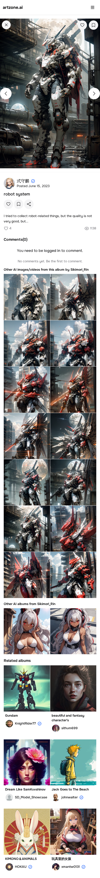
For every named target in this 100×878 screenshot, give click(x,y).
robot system (17, 194)
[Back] (6, 24)
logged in (52, 250)
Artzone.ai (13, 7)
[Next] (94, 93)
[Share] (28, 204)
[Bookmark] (93, 25)
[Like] (82, 25)
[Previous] (6, 93)
